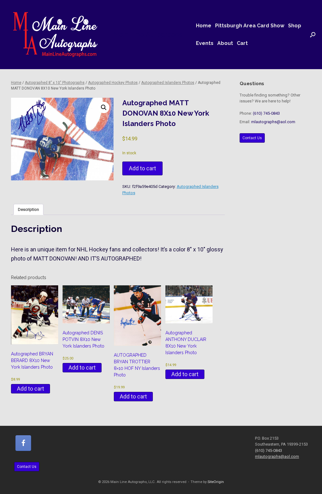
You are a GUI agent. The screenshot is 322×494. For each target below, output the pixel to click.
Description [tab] (28, 209)
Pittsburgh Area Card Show (249, 26)
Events (205, 43)
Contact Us (252, 138)
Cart (242, 43)
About (225, 43)
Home (203, 26)
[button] (312, 34)
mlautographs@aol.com (273, 121)
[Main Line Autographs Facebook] (23, 443)
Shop (294, 26)
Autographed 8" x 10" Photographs (55, 82)
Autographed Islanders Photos (167, 82)
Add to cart (142, 168)
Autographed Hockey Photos (113, 82)
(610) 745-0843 (266, 113)
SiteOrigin (216, 482)
